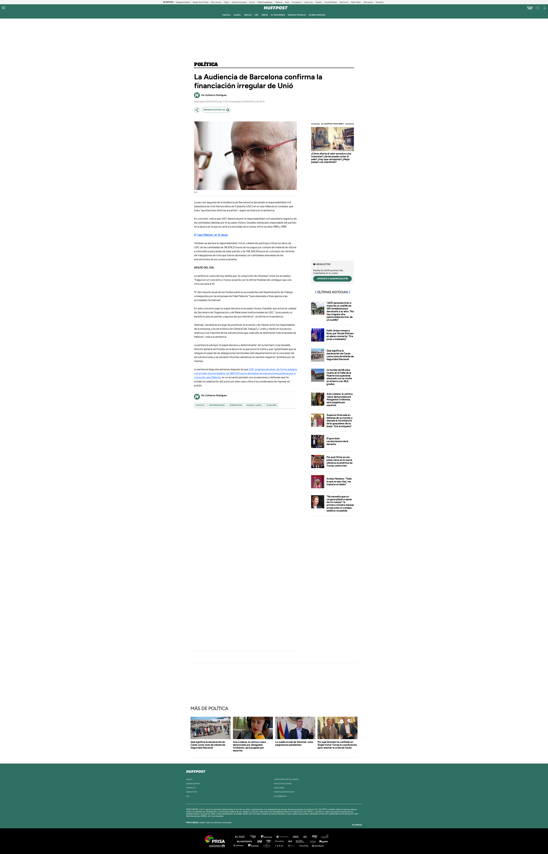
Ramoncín (344, 2)
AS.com (305, 837)
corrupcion (235, 405)
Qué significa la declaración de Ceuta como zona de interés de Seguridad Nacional (340, 355)
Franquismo (297, 2)
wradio (269, 841)
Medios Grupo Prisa (216, 846)
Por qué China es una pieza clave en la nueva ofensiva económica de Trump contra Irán (339, 461)
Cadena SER (296, 837)
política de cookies (283, 784)
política (226, 15)
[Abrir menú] (3, 8)
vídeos (264, 15)
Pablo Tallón (356, 2)
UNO (261, 841)
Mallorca (278, 2)
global (237, 15)
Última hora (530, 8)
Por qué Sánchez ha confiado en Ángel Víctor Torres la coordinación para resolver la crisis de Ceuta (337, 744)
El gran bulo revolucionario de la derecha (337, 441)
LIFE (256, 15)
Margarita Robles (183, 2)
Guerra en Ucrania (239, 2)
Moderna (253, 845)
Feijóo (226, 2)
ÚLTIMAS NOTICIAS (317, 15)
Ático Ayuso (216, 2)
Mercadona (368, 2)
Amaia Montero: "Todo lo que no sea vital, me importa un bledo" (339, 481)
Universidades (217, 405)
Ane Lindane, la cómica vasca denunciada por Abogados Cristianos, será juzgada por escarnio (339, 399)
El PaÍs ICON (280, 845)
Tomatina (379, 2)
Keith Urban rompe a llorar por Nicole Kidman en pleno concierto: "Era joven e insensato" (340, 335)
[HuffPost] (196, 771)
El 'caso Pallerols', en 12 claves (211, 234)
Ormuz (252, 2)
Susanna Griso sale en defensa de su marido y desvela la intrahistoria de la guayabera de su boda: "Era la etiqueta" (339, 420)
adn (314, 837)
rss (187, 796)
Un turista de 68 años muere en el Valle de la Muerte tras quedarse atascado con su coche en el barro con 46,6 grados (339, 377)
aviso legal (279, 788)
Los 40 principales (255, 837)
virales (248, 15)
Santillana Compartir (283, 837)
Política (206, 65)
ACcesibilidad (280, 796)
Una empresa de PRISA (216, 839)
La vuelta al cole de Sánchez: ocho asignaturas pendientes (294, 743)
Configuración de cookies (286, 779)
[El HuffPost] (276, 7)
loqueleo (304, 845)
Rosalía (319, 2)
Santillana (268, 837)
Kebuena (322, 841)
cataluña (271, 405)
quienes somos (193, 784)
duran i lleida (254, 405)
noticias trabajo (297, 15)
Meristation (318, 845)
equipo (189, 779)
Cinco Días (280, 841)
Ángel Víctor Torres (200, 2)
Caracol (325, 837)
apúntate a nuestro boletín (332, 278)
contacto (191, 788)
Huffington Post (245, 841)
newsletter (191, 792)
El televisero (278, 15)
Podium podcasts (267, 845)
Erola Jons (308, 2)
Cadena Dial (291, 841)
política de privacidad (284, 792)
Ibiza (287, 2)
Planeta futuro (312, 841)
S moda (292, 845)
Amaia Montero (330, 2)
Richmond (239, 845)
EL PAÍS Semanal (301, 841)
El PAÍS (241, 837)
